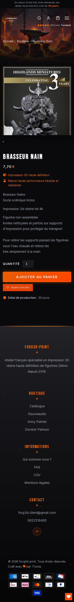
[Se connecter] (48, 18)
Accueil (8, 41)
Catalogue (37, 406)
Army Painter (37, 422)
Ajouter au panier (37, 277)
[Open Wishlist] (68, 596)
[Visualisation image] (37, 109)
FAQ (37, 467)
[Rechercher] (39, 18)
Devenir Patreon (37, 429)
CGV (37, 475)
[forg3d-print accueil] (17, 21)
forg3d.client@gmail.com (37, 512)
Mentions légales (37, 483)
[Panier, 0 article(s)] (58, 18)
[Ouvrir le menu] (67, 18)
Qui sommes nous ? (37, 459)
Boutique (23, 41)
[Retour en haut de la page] (37, 531)
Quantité (11, 264)
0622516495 (37, 520)
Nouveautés (37, 414)
